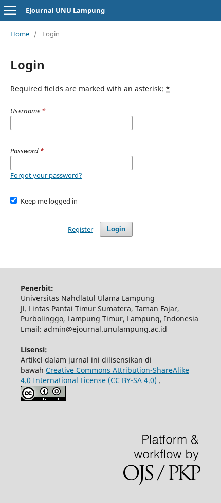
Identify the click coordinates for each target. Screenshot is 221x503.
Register (80, 229)
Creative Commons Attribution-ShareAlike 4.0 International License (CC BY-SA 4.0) (105, 375)
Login (116, 229)
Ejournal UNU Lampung (65, 10)
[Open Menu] (10, 10)
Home (19, 33)
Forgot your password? (46, 175)
